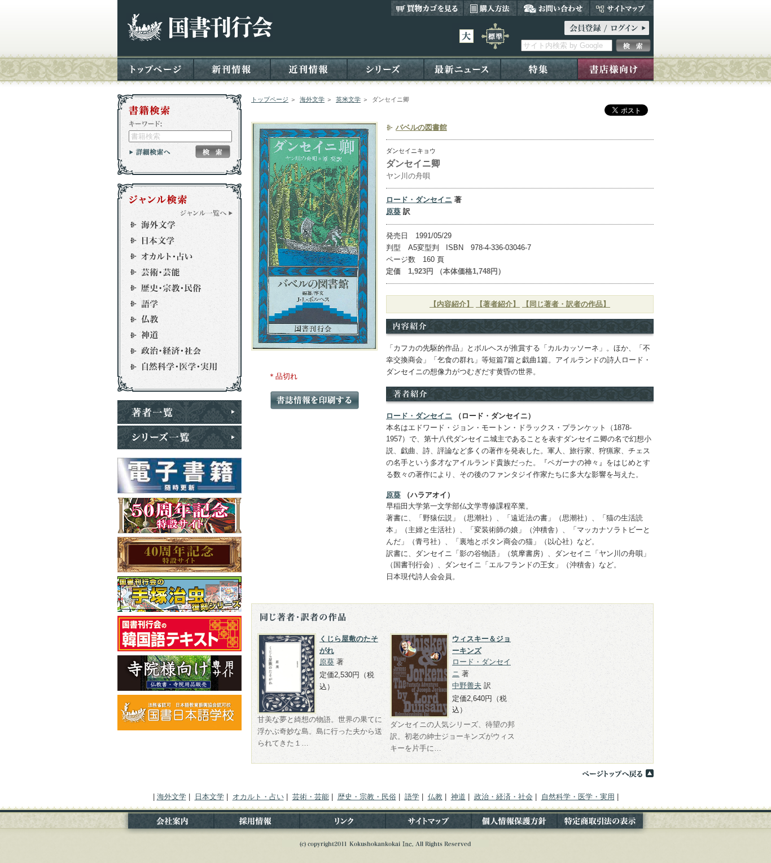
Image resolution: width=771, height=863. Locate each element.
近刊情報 (308, 68)
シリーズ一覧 (179, 437)
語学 (174, 304)
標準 (495, 36)
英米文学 (348, 99)
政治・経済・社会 (174, 351)
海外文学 (312, 99)
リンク (343, 823)
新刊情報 (232, 68)
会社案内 (165, 823)
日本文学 (174, 240)
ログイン (606, 28)
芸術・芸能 (174, 272)
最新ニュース (462, 68)
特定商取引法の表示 (605, 823)
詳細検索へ (150, 152)
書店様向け (615, 68)
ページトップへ (617, 773)
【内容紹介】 (452, 304)
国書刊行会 (199, 27)
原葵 (393, 211)
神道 (174, 335)
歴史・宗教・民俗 (174, 288)
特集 (539, 68)
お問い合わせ (553, 8)
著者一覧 (179, 412)
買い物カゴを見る (427, 8)
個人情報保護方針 (514, 823)
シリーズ (385, 68)
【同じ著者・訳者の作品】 (566, 304)
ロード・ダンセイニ (419, 199)
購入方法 (490, 8)
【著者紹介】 (498, 304)
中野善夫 (466, 685)
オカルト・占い (174, 256)
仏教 (174, 319)
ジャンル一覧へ (206, 213)
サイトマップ (622, 8)
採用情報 (257, 823)
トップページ (155, 68)
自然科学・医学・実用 (174, 367)
